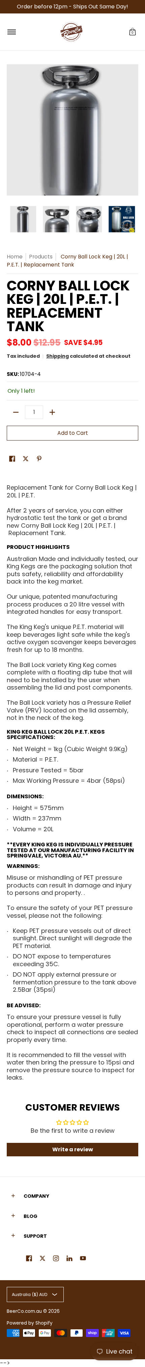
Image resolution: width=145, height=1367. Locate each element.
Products (41, 256)
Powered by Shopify (30, 1323)
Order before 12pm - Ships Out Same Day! (72, 6)
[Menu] (11, 31)
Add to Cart (72, 433)
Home (15, 256)
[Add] (52, 412)
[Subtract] (16, 412)
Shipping (57, 356)
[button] (132, 31)
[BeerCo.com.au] (71, 32)
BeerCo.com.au (24, 1311)
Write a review (72, 1149)
